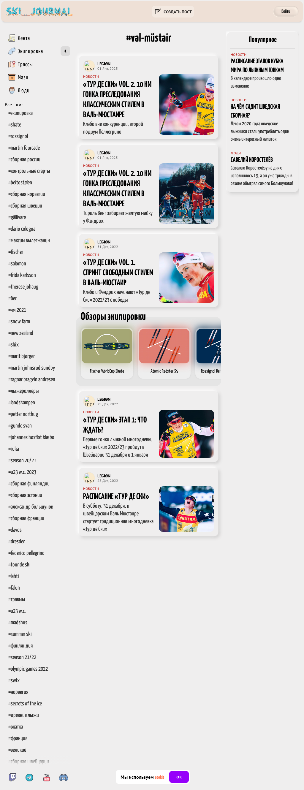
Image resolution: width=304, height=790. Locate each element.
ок (179, 776)
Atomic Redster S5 (164, 371)
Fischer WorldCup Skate (107, 371)
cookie (159, 777)
